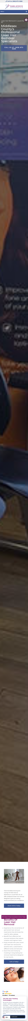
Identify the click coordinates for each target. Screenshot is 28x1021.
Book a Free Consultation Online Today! (15, 917)
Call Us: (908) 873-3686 (14, 1)
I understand (14, 1016)
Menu (2, 11)
